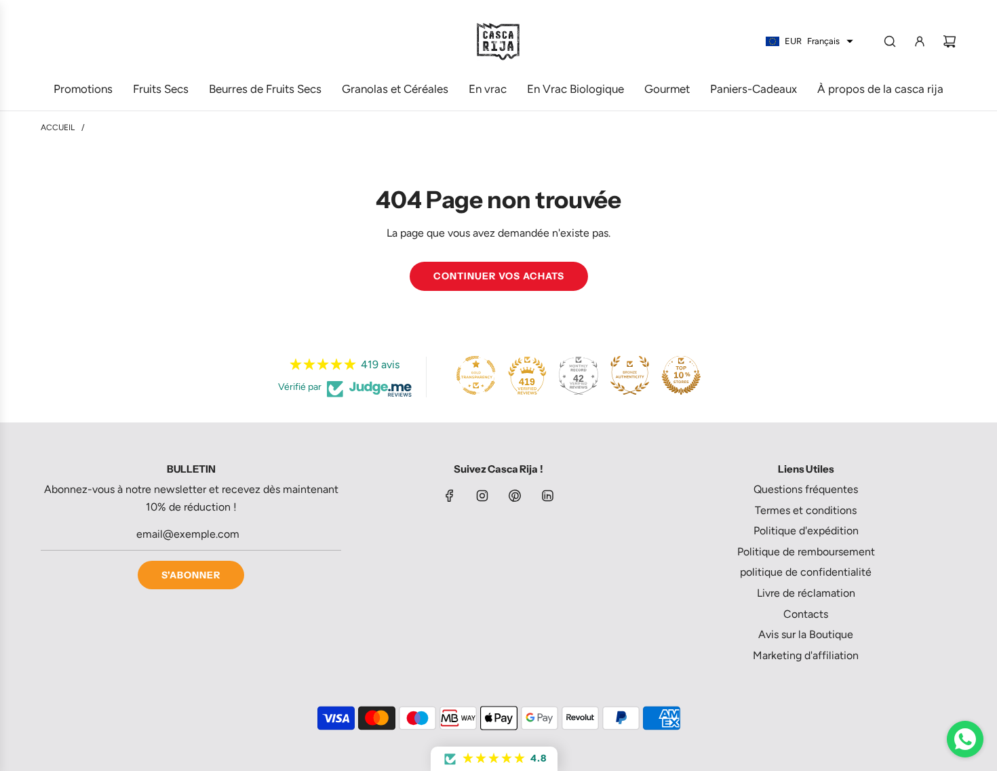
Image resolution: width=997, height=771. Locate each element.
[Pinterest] (515, 496)
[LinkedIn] (547, 496)
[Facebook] (450, 496)
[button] (494, 759)
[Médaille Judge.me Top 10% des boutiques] (681, 375)
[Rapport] (920, 41)
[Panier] (949, 41)
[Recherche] (890, 41)
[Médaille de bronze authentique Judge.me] (629, 375)
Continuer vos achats (498, 276)
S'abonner (190, 575)
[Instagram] (482, 496)
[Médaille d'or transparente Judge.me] (476, 375)
